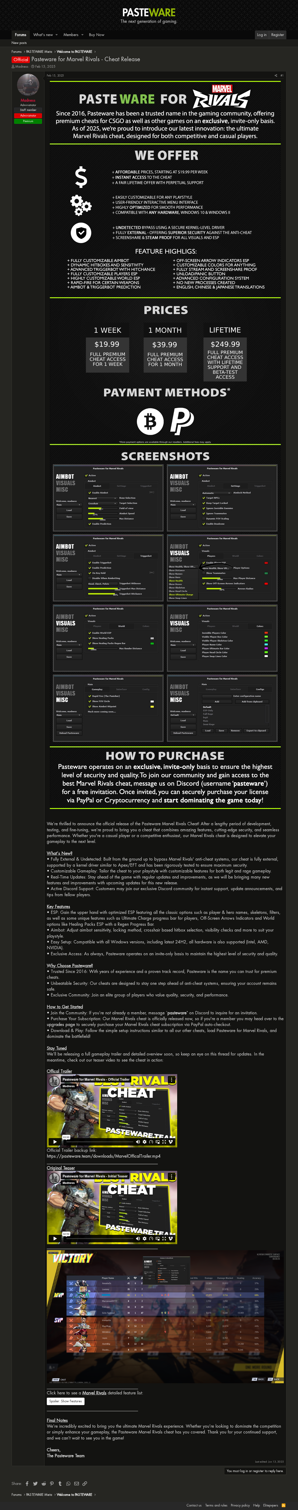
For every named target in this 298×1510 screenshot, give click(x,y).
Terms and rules (216, 1505)
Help (256, 1505)
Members (71, 34)
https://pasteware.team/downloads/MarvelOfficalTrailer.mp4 (104, 1156)
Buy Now (96, 34)
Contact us (194, 1505)
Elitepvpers (270, 1505)
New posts (19, 43)
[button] (56, 34)
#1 (282, 75)
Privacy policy (240, 1505)
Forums (20, 34)
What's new (43, 34)
